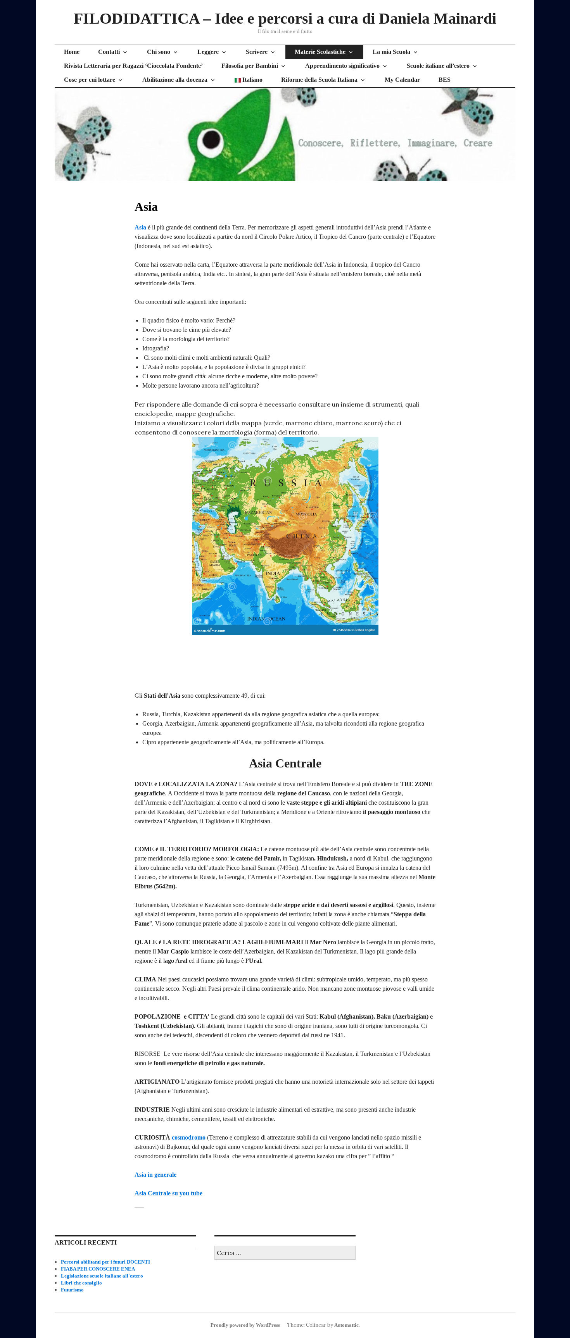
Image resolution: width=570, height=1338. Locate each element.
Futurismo (72, 1290)
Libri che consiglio (81, 1283)
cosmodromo (189, 1137)
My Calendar (402, 79)
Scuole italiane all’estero (438, 65)
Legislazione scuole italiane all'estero (102, 1276)
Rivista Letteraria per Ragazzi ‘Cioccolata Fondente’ (133, 65)
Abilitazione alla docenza (174, 79)
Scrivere (257, 51)
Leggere (208, 51)
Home (71, 51)
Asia (140, 227)
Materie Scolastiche (320, 51)
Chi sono (158, 51)
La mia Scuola (391, 51)
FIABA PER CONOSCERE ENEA (98, 1269)
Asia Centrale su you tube (168, 1193)
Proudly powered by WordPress (245, 1325)
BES (445, 79)
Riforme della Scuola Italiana (319, 79)
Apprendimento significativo (342, 65)
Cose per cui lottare (89, 79)
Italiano (252, 79)
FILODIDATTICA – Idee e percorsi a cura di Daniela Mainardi (285, 18)
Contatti (109, 51)
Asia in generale (155, 1174)
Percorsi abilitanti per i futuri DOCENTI (105, 1262)
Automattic (346, 1325)
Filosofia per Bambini (249, 65)
